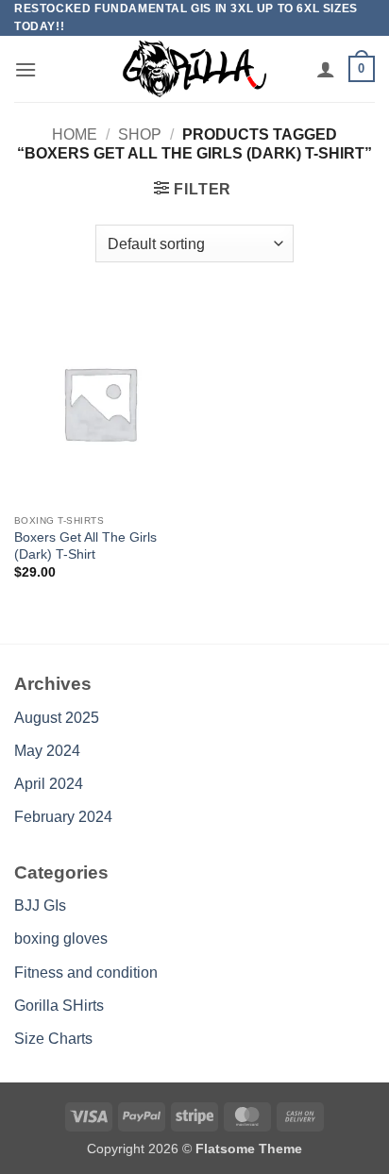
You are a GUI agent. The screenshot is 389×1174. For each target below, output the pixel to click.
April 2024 (48, 784)
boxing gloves (61, 939)
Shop (139, 134)
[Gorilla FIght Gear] (194, 69)
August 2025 (56, 718)
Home (74, 134)
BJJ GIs (40, 905)
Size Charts (53, 1039)
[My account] (325, 69)
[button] (25, 69)
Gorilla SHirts (59, 1006)
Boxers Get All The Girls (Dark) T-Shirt (85, 546)
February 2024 (63, 817)
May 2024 (47, 751)
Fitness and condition (86, 972)
